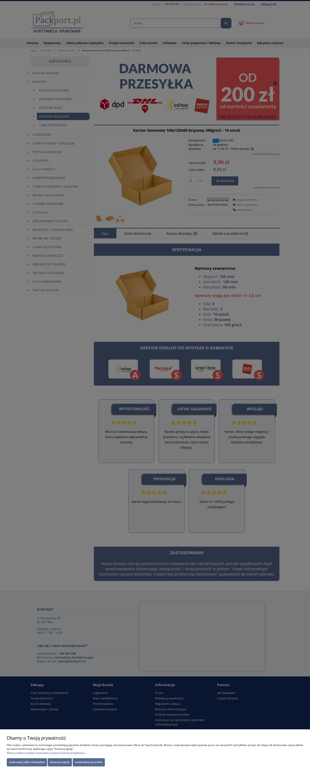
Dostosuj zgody (60, 762)
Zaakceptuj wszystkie (89, 762)
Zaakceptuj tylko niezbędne (27, 762)
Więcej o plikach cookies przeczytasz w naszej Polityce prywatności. (46, 752)
